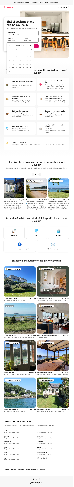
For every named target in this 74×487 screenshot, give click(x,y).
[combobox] (22, 34)
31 (9, 71)
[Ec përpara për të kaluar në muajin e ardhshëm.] (30, 45)
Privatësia (33, 484)
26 (16, 68)
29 (27, 68)
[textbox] (14, 40)
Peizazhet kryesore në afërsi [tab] (45, 425)
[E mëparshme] (33, 174)
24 (9, 68)
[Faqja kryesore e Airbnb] (8, 7)
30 (30, 68)
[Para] (39, 174)
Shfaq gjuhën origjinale (51, 2)
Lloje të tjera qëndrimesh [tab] (27, 425)
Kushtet (40, 484)
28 (23, 68)
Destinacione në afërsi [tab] (10, 425)
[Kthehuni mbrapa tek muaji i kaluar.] (9, 45)
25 (13, 68)
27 (20, 68)
